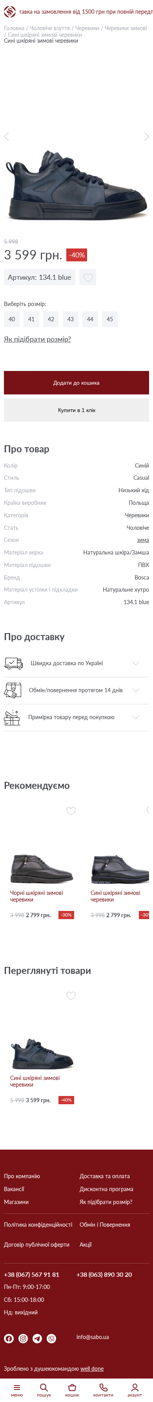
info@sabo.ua (92, 1337)
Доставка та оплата (105, 1176)
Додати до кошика (76, 383)
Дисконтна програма (106, 1189)
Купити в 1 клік (76, 410)
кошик (72, 1395)
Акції (85, 1245)
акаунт (135, 1395)
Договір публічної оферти (36, 1245)
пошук (44, 1395)
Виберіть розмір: (25, 304)
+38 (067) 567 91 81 (31, 1274)
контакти (103, 1395)
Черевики (87, 28)
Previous (8, 136)
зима (143, 540)
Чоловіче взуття (50, 28)
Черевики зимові (126, 28)
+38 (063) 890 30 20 (104, 1274)
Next (144, 136)
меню (17, 1395)
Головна (14, 28)
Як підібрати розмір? (37, 339)
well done (92, 1368)
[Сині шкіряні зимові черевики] (76, 136)
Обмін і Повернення (105, 1225)
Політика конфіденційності (38, 1225)
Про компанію (22, 1176)
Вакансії (14, 1189)
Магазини (16, 1202)
